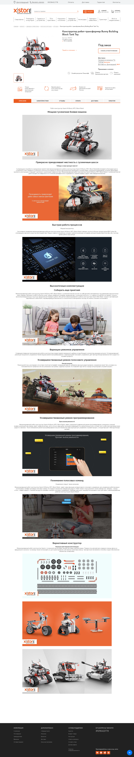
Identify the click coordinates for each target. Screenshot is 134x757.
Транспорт (103, 20)
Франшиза (16, 739)
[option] (35, 51)
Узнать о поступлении (109, 50)
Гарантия (101, 2)
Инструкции (71, 736)
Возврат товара (72, 733)
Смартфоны (19, 20)
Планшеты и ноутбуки (30, 19)
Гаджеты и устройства (41, 19)
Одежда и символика (93, 19)
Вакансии (43, 736)
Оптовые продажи (18, 742)
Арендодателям (18, 736)
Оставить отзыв (72, 742)
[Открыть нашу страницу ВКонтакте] (129, 752)
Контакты (116, 2)
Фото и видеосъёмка (114, 19)
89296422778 (53, 2)
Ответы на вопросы (73, 739)
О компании (17, 731)
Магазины (43, 733)
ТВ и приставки (51, 19)
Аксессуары (82, 20)
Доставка (85, 2)
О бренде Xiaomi (45, 731)
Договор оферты (72, 744)
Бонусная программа (46, 742)
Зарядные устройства (72, 19)
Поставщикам (17, 733)
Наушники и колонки (61, 19)
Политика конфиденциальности (74, 750)
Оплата (71, 2)
